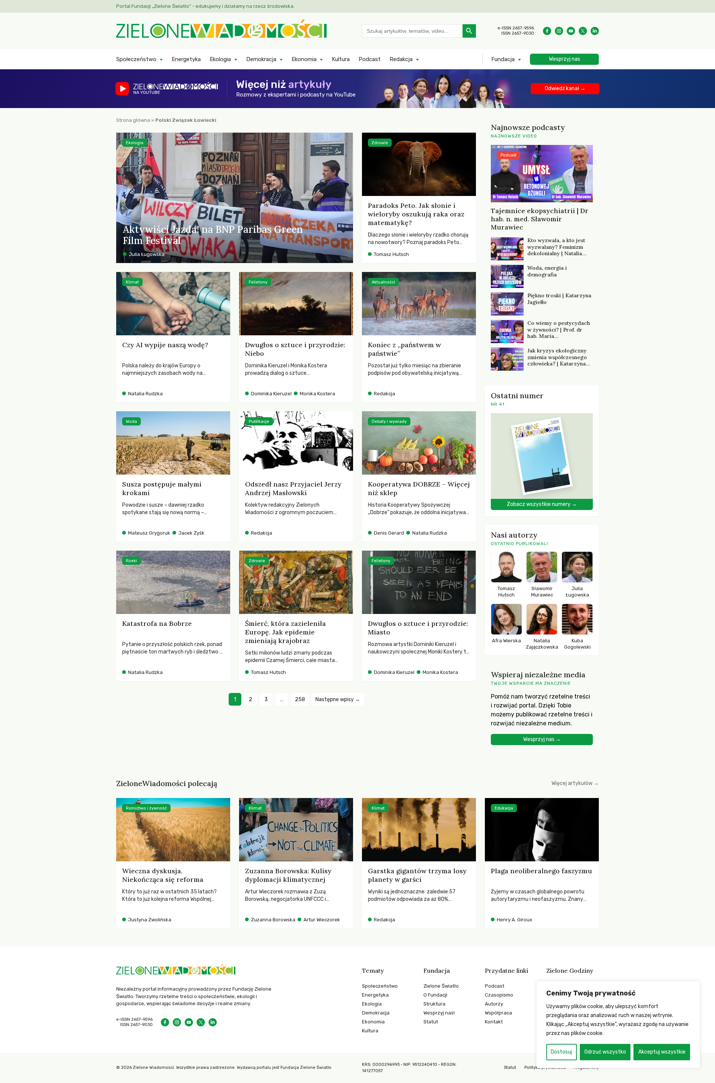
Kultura (341, 59)
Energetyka (186, 59)
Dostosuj (561, 1052)
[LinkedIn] (595, 31)
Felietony (258, 282)
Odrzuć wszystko (605, 1052)
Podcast (370, 59)
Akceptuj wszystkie (662, 1052)
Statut (430, 1022)
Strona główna (133, 120)
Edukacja (504, 808)
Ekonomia (304, 59)
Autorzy (494, 1004)
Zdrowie (380, 142)
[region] (618, 1024)
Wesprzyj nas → (542, 739)
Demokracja (261, 59)
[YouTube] (571, 31)
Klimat (132, 282)
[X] (583, 31)
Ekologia (220, 59)
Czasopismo (499, 995)
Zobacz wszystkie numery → (542, 504)
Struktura (434, 1004)
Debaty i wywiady (389, 421)
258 (300, 699)
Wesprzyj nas (564, 59)
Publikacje (259, 421)
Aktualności (383, 282)
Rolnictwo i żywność (146, 808)
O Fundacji (435, 995)
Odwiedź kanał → (565, 88)
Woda (131, 421)
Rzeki (131, 560)
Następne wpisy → (337, 699)
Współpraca (498, 1013)
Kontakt (494, 1022)
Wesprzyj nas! (439, 1013)
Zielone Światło (441, 986)
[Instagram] (559, 31)
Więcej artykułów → (575, 783)
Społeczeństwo (136, 59)
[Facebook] (547, 31)
